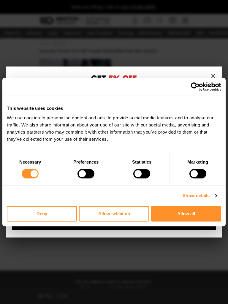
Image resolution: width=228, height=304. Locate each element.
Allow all (186, 213)
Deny (42, 213)
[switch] (85, 173)
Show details (196, 195)
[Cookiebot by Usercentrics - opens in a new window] (195, 86)
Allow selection (114, 213)
